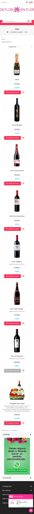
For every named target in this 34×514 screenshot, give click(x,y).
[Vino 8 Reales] (17, 109)
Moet (17, 79)
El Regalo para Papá (17, 403)
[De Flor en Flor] (17, 10)
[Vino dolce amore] (17, 155)
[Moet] (17, 64)
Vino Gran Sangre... (17, 309)
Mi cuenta (6, 490)
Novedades (7, 478)
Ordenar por (12, 47)
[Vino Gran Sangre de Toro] (17, 293)
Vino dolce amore (17, 171)
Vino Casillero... (17, 262)
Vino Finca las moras (17, 216)
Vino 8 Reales (17, 125)
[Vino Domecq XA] (17, 340)
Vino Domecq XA (17, 356)
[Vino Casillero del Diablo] (17, 246)
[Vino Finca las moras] (17, 200)
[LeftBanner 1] (17, 456)
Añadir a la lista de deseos (23, 92)
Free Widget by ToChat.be (25, 506)
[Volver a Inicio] (7, 32)
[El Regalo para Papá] (17, 388)
